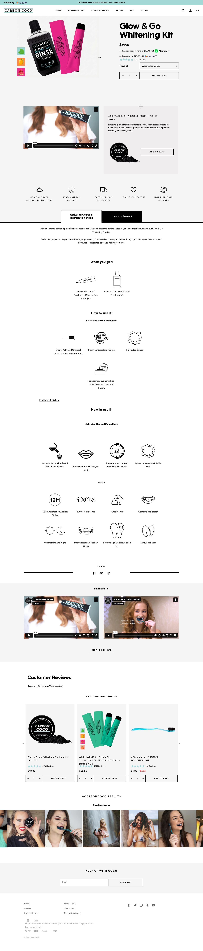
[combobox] (159, 66)
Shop (58, 10)
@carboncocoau (101, 805)
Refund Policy (70, 903)
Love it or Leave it (31, 913)
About (119, 10)
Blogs (144, 10)
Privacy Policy (69, 908)
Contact (27, 908)
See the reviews (101, 650)
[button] (197, 10)
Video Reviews (100, 10)
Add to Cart (157, 152)
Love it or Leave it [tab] (121, 216)
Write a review (56, 686)
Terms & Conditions (72, 913)
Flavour (123, 65)
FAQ (132, 10)
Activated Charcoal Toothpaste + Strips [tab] (81, 216)
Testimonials (76, 10)
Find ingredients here (49, 400)
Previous (16, 57)
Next (99, 57)
